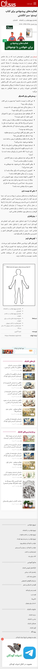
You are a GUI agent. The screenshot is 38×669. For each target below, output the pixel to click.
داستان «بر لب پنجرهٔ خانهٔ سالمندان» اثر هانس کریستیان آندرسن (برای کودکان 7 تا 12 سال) (12, 437)
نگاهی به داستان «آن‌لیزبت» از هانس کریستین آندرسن (12, 384)
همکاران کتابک (32, 623)
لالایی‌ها (34, 599)
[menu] (35, 3)
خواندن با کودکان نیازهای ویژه (28, 543)
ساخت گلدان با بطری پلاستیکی (12, 501)
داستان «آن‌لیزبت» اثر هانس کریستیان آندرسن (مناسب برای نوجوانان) (12, 446)
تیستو (35, 56)
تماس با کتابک (32, 619)
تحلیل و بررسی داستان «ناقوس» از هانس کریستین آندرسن (13, 366)
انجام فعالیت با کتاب (30, 552)
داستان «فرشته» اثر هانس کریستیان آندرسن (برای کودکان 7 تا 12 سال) (12, 420)
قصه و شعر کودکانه (31, 590)
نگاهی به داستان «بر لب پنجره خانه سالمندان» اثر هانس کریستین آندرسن (12, 401)
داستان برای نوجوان (31, 603)
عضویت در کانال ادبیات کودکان (20, 664)
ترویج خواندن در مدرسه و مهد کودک (26, 539)
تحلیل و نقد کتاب (31, 576)
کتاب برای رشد (32, 556)
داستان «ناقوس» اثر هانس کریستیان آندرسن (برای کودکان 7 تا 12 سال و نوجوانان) (12, 375)
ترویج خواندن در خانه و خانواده (28, 535)
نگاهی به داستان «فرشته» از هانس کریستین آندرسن (12, 393)
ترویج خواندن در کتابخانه (29, 530)
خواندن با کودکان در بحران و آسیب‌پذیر (25, 548)
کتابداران (15, 20)
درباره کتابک (32, 615)
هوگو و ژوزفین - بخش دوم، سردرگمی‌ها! (13, 410)
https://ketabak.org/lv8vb (13, 335)
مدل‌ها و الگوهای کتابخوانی (29, 581)
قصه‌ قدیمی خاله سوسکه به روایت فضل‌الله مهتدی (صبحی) (12, 482)
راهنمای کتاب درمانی (30, 572)
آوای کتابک (33, 628)
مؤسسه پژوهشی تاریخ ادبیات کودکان (26, 637)
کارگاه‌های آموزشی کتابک (29, 568)
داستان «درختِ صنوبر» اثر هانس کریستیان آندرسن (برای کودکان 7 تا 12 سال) (12, 473)
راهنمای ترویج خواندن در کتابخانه (28, 20)
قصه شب (33, 595)
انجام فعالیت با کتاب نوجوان (13, 323)
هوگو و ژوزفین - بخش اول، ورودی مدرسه (13, 463)
